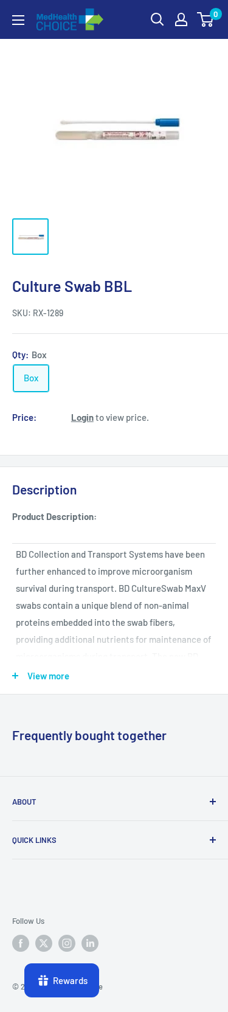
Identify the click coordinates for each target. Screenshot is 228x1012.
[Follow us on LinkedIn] (89, 943)
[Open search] (157, 19)
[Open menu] (18, 20)
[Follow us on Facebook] (20, 943)
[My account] (181, 19)
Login (82, 417)
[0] (205, 19)
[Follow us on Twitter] (43, 943)
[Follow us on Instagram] (66, 943)
